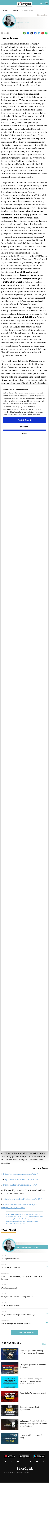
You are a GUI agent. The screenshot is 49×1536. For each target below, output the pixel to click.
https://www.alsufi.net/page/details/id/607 (24, 1250)
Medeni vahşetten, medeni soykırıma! (17, 1376)
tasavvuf (10, 97)
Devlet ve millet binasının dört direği (32, 1489)
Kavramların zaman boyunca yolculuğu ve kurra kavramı (21, 1331)
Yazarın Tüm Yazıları (24, 1386)
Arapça (17, 138)
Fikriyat (11, 1526)
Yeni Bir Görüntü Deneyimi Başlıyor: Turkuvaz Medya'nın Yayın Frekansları (32, 1434)
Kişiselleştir (23, 426)
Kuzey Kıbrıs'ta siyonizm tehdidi (33, 1446)
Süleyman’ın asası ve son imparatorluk (18, 1350)
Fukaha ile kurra (28, 10)
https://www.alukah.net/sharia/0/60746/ (22, 1225)
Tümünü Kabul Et (24, 420)
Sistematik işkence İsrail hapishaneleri (30, 1461)
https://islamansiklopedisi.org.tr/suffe (22, 1230)
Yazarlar (15, 10)
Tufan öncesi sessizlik (10, 1321)
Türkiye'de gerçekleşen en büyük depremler (33, 1419)
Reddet (24, 433)
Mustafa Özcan (23, 23)
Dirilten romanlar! (9, 1341)
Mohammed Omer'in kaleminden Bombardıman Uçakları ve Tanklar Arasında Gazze (33, 1477)
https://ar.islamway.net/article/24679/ (21, 1236)
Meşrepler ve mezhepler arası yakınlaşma (19, 1368)
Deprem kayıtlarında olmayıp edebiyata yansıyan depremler (32, 1405)
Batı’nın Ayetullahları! (10, 1359)
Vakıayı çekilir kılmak (10, 1312)
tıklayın (22, 1277)
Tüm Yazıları (42, 15)
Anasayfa (5, 10)
